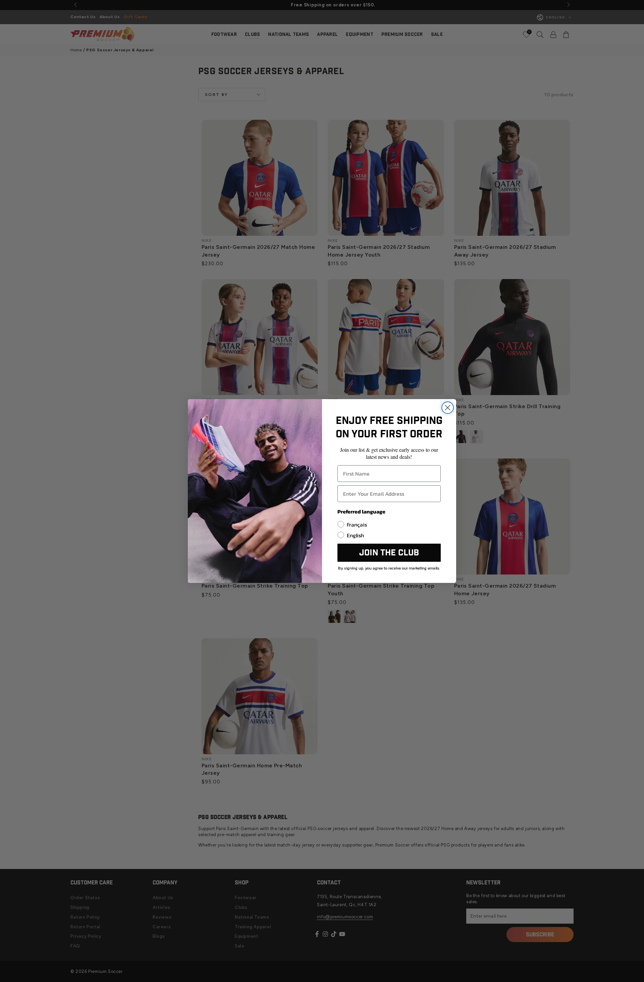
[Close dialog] (447, 408)
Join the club (389, 552)
